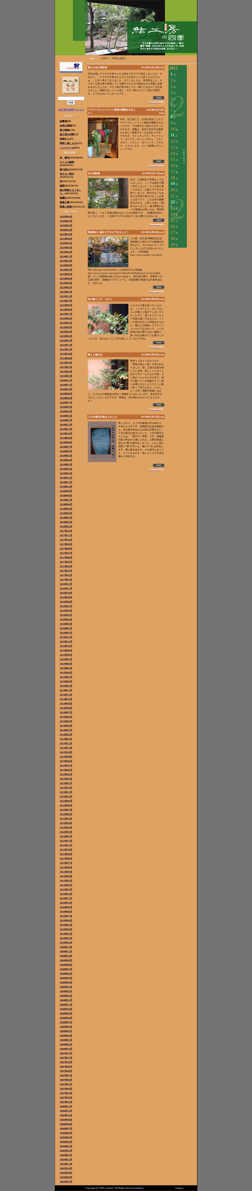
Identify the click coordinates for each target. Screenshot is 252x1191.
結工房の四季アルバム (71, 109)
